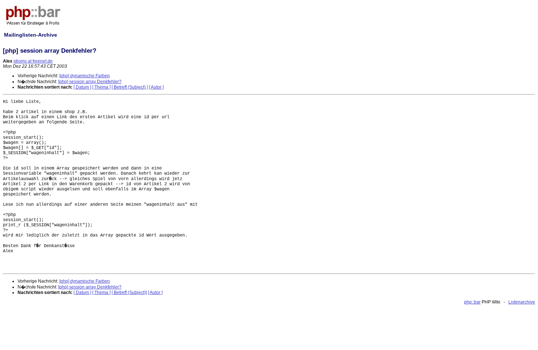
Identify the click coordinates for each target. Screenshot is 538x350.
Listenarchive (521, 302)
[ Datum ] (82, 87)
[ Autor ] (156, 87)
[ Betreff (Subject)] (129, 292)
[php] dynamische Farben (84, 75)
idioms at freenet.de (33, 61)
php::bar (472, 302)
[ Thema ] (101, 87)
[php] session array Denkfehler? (90, 81)
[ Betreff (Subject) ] (130, 87)
